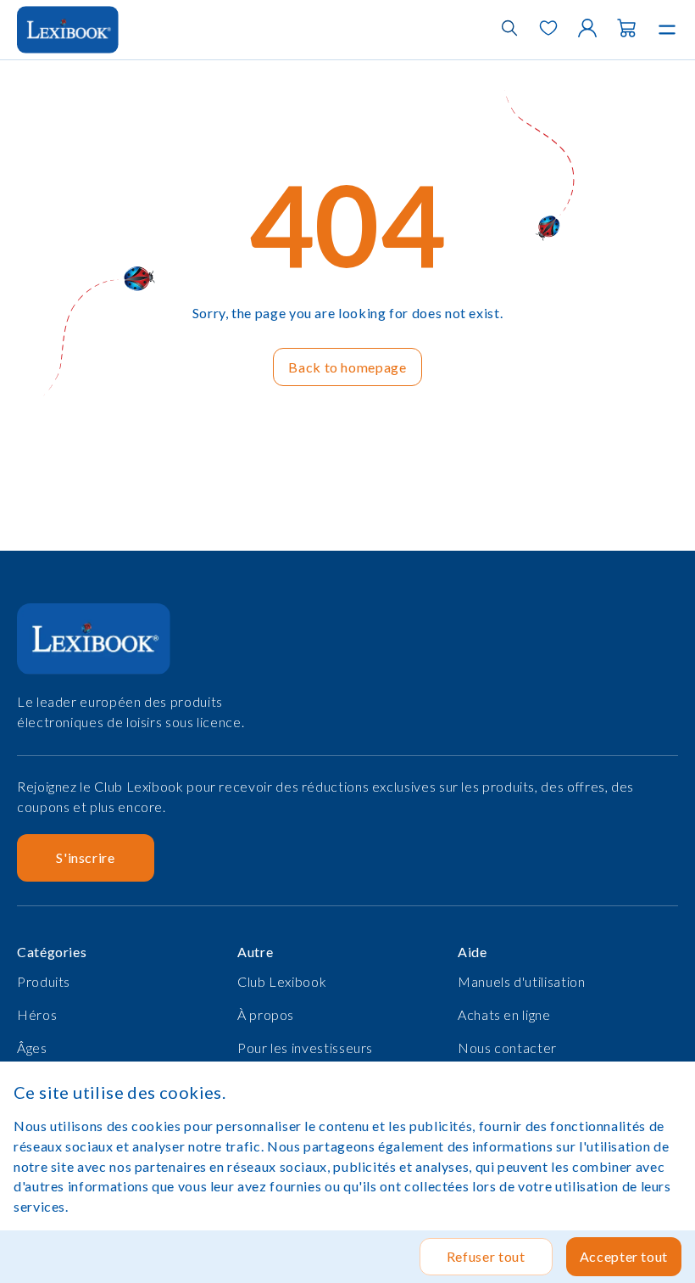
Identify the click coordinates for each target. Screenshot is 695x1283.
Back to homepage (347, 367)
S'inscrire (85, 857)
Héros (37, 1014)
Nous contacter (507, 1047)
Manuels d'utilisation (521, 981)
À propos (265, 1014)
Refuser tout (486, 1256)
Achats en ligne (504, 1014)
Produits (43, 981)
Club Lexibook (281, 981)
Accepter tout (624, 1256)
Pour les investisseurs (305, 1047)
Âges (32, 1047)
